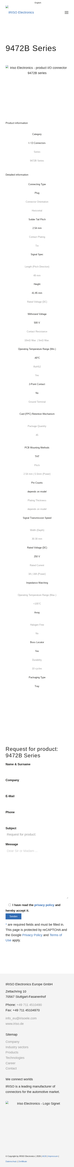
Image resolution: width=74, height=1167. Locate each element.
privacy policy (44, 905)
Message (12, 844)
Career (10, 1063)
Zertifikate (22, 1161)
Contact (11, 1068)
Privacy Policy (32, 935)
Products (12, 1052)
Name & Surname (18, 764)
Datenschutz (11, 1161)
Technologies (15, 1058)
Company (12, 780)
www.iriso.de (15, 1024)
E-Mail (10, 796)
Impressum (53, 1156)
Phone (10, 812)
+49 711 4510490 (29, 1005)
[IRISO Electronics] (31, 12)
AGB (44, 1156)
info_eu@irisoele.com (21, 1018)
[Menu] (66, 12)
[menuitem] (38, 3)
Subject (11, 828)
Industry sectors (17, 1047)
